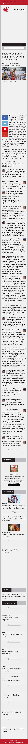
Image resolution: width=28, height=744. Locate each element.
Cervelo (4, 424)
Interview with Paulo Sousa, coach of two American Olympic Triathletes (14, 518)
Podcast (4, 692)
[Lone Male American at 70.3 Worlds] (14, 725)
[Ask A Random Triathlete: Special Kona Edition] (14, 664)
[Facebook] (6, 3)
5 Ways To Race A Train (11, 680)
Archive (16, 740)
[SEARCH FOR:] (14, 48)
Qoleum (13, 426)
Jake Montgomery (6, 65)
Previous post (10, 454)
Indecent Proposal (12, 402)
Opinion (4, 666)
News (3, 632)
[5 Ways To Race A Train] (14, 676)
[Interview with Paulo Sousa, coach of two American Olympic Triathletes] (14, 512)
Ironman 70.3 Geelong (13, 63)
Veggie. (22, 373)
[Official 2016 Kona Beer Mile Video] (14, 630)
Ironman (7, 235)
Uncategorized (6, 615)
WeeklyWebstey (16, 65)
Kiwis (12, 193)
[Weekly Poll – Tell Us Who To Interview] (14, 530)
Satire (3, 649)
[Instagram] (8, 3)
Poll (8, 532)
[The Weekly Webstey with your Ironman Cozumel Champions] (14, 501)
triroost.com (13, 450)
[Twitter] (3, 3)
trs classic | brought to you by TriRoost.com (14, 1)
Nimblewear (20, 424)
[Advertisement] (14, 28)
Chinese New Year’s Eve (9, 178)
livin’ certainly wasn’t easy (17, 128)
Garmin (4, 428)
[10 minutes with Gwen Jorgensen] (14, 613)
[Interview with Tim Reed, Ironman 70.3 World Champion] (14, 691)
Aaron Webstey (11, 114)
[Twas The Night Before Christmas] (14, 546)
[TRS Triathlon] (14, 9)
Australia (20, 117)
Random (4, 548)
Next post (19, 454)
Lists (3, 678)
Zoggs (9, 426)
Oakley (4, 426)
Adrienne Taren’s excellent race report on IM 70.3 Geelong (17, 122)
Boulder (4, 367)
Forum (11, 740)
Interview (4, 503)
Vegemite (13, 375)
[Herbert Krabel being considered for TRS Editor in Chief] (14, 647)
